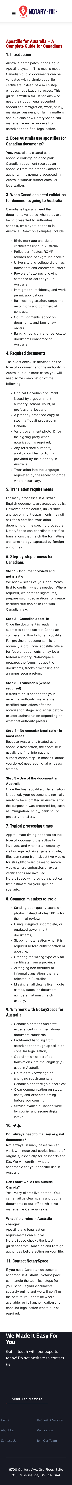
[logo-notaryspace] (39, 7)
